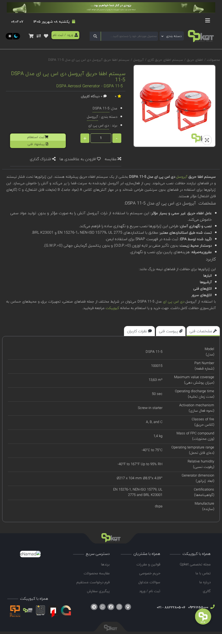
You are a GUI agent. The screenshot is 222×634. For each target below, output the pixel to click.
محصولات (213, 60)
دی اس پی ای (173, 301)
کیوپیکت (112, 308)
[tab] (203, 331)
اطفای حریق (194, 60)
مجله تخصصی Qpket (195, 564)
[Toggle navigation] (207, 21)
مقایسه (111, 159)
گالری (207, 591)
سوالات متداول (149, 582)
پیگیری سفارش (98, 591)
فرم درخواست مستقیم (93, 582)
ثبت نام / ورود (149, 591)
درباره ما (205, 582)
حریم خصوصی (149, 573)
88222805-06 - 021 (171, 607)
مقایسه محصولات (97, 573)
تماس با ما (203, 573)
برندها (105, 564)
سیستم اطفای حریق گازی (164, 60)
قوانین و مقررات (148, 564)
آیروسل (138, 60)
